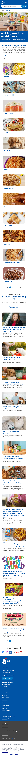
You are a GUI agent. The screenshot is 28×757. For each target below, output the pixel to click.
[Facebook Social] (3, 652)
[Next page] (20, 287)
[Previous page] (8, 287)
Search (24, 6)
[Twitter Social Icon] (14, 652)
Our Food (8, 10)
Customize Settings (13, 754)
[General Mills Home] (4, 2)
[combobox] (12, 6)
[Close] (25, 743)
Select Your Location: (7, 682)
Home (3, 10)
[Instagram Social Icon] (6, 652)
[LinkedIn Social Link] (10, 652)
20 (17, 641)
